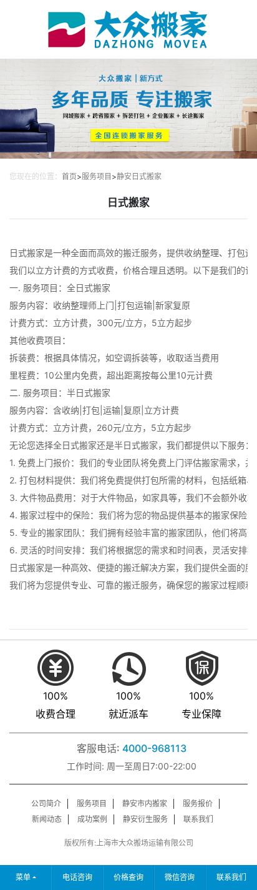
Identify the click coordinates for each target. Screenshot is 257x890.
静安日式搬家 (139, 176)
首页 (69, 176)
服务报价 (198, 803)
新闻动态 (47, 819)
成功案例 (92, 819)
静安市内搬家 (144, 803)
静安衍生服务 (145, 819)
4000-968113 (154, 748)
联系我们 (198, 819)
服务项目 (97, 176)
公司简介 (46, 803)
